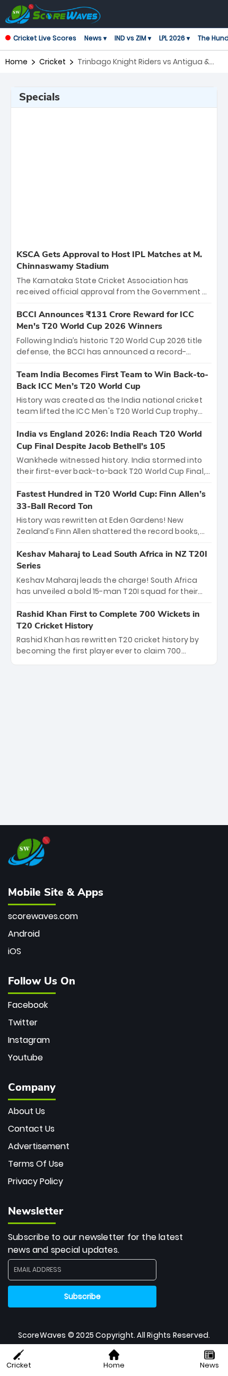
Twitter (23, 1022)
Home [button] (114, 1365)
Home (16, 61)
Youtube (25, 1057)
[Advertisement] (114, 177)
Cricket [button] (18, 1365)
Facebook (28, 1005)
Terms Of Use (36, 1164)
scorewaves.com (43, 916)
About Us (26, 1111)
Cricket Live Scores (44, 38)
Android (24, 934)
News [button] (209, 1365)
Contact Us (31, 1129)
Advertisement (38, 1146)
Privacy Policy (35, 1181)
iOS (14, 951)
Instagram (29, 1040)
